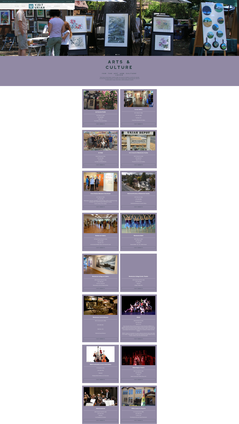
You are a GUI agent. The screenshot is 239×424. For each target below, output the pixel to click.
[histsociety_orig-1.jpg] (138, 172)
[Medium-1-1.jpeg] (100, 214)
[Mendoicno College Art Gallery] (100, 255)
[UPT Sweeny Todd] (138, 346)
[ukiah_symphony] (100, 387)
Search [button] (68, 1)
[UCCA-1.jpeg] (101, 346)
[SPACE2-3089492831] (138, 296)
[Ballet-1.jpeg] (138, 214)
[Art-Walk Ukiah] (100, 131)
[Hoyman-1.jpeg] (100, 91)
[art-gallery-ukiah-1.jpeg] (138, 91)
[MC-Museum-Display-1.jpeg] (100, 296)
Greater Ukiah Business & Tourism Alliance (51, 1)
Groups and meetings (9, 1)
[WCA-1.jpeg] (138, 387)
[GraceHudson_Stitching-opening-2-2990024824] (100, 172)
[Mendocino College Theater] (138, 255)
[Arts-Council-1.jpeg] (138, 131)
